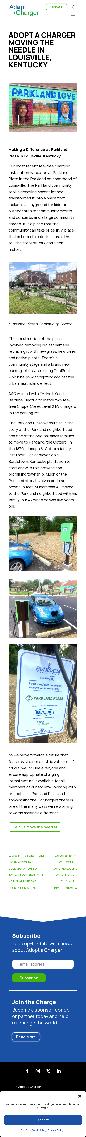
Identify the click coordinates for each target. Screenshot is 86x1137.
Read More (26, 1036)
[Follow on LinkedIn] (58, 1071)
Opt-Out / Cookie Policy (33, 1130)
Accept (43, 1120)
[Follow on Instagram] (38, 1071)
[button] (80, 1096)
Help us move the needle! (35, 827)
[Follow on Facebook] (27, 1071)
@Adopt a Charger (28, 1087)
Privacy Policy (55, 1130)
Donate (56, 7)
